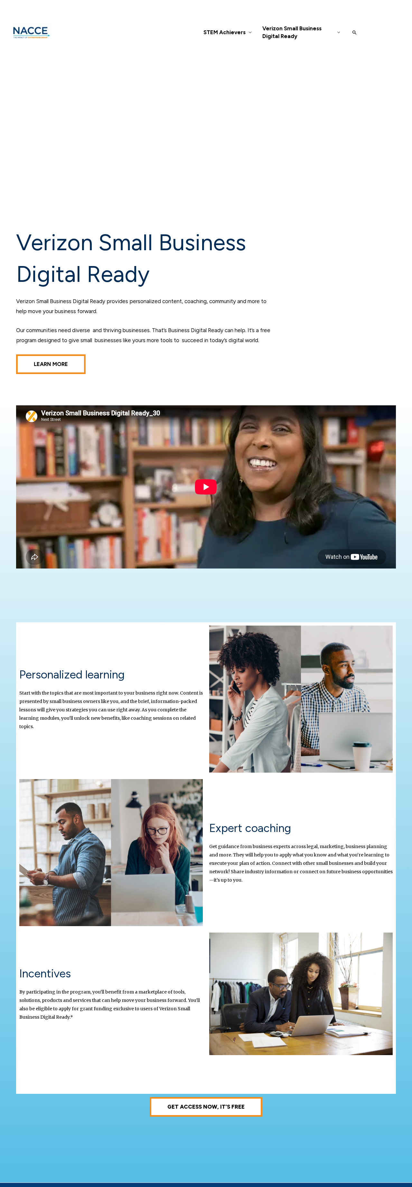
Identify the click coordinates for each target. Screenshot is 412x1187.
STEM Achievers (224, 32)
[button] (354, 32)
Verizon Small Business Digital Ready (292, 32)
